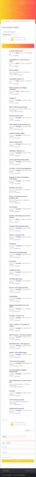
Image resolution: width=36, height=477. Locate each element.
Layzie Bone (19, 72)
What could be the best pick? (18, 107)
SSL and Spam (14, 70)
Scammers (12, 261)
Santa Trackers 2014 (16, 142)
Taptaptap (12, 244)
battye (17, 53)
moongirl (18, 100)
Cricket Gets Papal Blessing (18, 252)
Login (3, 443)
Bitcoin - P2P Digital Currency (18, 287)
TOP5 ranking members (16, 400)
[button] (9, 40)
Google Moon (13, 296)
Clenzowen (19, 401)
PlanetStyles (21, 475)
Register (8, 443)
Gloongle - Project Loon (16, 315)
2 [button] (14, 39)
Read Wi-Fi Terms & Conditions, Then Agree (19, 178)
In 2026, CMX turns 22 (16, 51)
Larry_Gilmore (19, 109)
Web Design (17, 404)
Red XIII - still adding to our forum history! (19, 216)
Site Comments (18, 75)
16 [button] (24, 39)
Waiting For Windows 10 (17, 151)
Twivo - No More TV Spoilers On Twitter (19, 325)
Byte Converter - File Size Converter (20, 335)
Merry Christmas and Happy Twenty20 (18, 88)
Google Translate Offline (17, 133)
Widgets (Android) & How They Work (19, 306)
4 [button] (18, 39)
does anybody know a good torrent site (20, 381)
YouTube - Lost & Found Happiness (20, 168)
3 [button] (16, 39)
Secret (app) (13, 207)
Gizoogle (12, 391)
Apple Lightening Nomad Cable (19, 160)
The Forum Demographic (17, 361)
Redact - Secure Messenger (18, 352)
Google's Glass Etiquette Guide (19, 226)
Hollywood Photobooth (16, 408)
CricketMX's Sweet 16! (16, 79)
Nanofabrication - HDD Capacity (19, 344)
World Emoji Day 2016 (16, 116)
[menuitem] (7, 2)
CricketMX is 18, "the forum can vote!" (19, 60)
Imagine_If (12, 98)
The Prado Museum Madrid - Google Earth (18, 371)
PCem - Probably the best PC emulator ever (18, 197)
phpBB (9, 475)
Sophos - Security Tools (17, 235)
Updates (16, 55)
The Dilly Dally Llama (15, 279)
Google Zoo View (14, 270)
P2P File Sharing (18, 111)
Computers (17, 120)
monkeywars (19, 384)
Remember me (7, 457)
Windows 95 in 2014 (15, 188)
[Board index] (18, 11)
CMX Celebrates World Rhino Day (19, 124)
